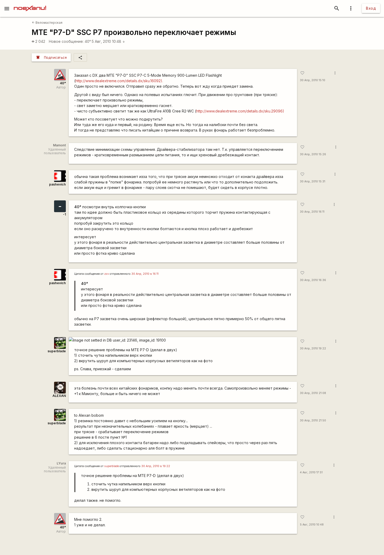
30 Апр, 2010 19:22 (313, 348)
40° (88, 41)
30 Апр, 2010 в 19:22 (155, 466)
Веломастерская (47, 23)
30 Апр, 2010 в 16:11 (145, 274)
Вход (371, 8)
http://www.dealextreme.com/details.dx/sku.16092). (119, 81)
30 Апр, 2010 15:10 (312, 80)
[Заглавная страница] (30, 3)
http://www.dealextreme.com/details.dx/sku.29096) (240, 111)
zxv (106, 274)
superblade (57, 351)
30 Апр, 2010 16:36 (313, 280)
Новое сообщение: (66, 41)
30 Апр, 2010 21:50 (313, 420)
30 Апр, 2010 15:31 (312, 181)
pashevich (57, 184)
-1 (64, 214)
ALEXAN (59, 396)
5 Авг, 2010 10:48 (108, 41)
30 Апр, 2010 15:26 (313, 154)
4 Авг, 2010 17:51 (311, 472)
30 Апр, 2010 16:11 (312, 211)
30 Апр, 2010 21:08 (313, 393)
